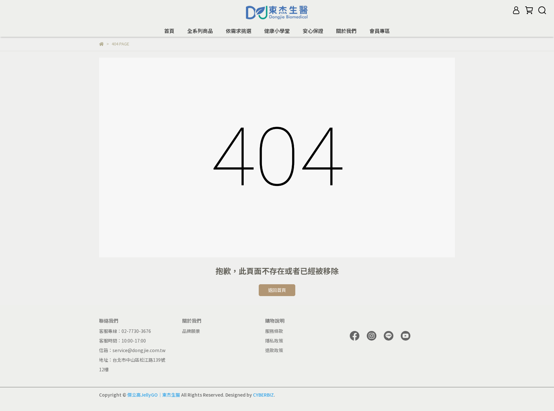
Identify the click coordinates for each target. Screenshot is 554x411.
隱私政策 (274, 340)
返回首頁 (277, 290)
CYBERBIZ (263, 394)
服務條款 (274, 331)
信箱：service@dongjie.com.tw (132, 350)
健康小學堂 (277, 30)
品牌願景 (191, 331)
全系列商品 (200, 30)
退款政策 (274, 350)
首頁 (169, 30)
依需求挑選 (238, 30)
